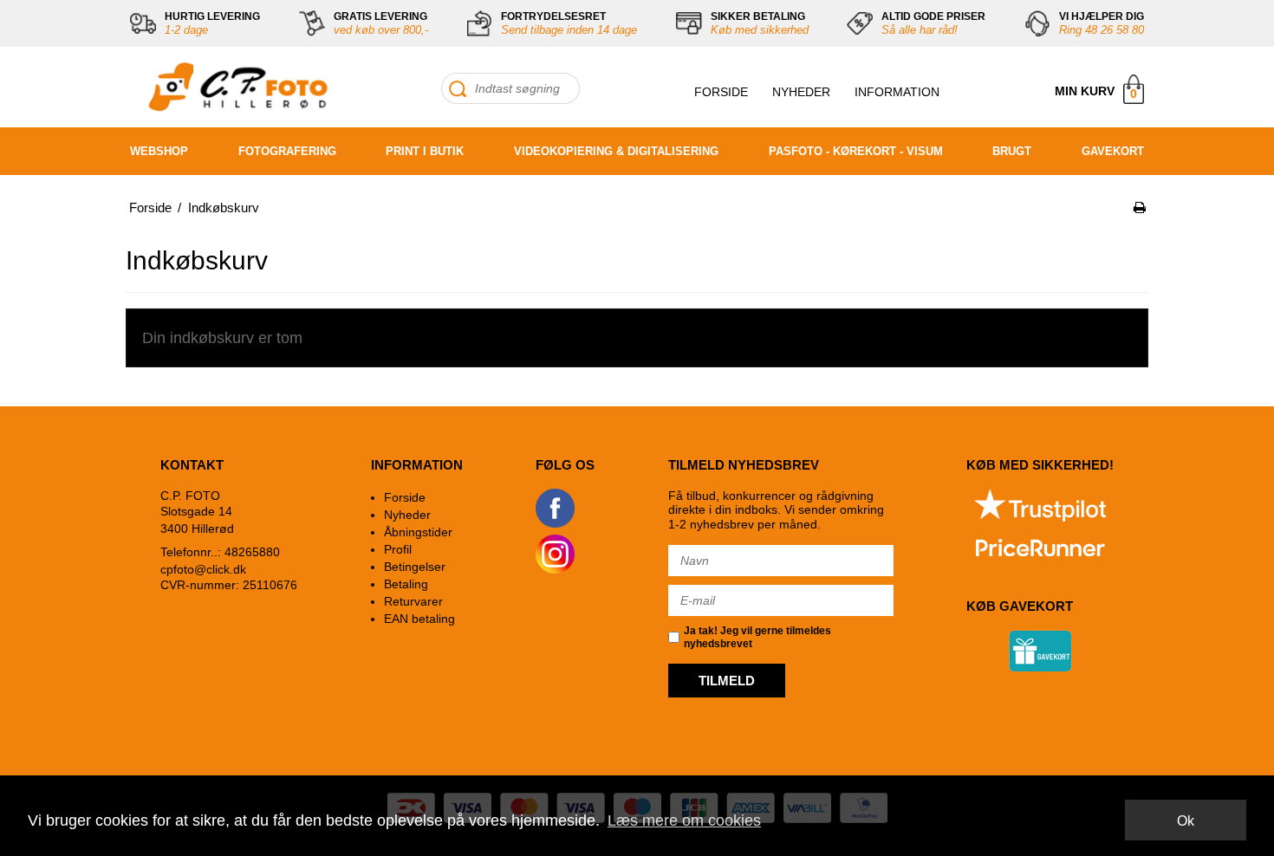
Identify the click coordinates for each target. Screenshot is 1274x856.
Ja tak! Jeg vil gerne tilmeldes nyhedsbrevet (757, 637)
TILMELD (727, 680)
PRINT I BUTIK (425, 151)
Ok (1185, 820)
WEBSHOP (159, 151)
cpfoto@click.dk (203, 569)
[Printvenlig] (1139, 207)
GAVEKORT (1113, 151)
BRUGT (1011, 151)
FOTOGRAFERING (287, 151)
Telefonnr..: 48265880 (220, 552)
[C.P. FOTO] (234, 87)
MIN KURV (1096, 92)
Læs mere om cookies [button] (684, 820)
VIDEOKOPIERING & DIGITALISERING (616, 151)
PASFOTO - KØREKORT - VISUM (856, 151)
